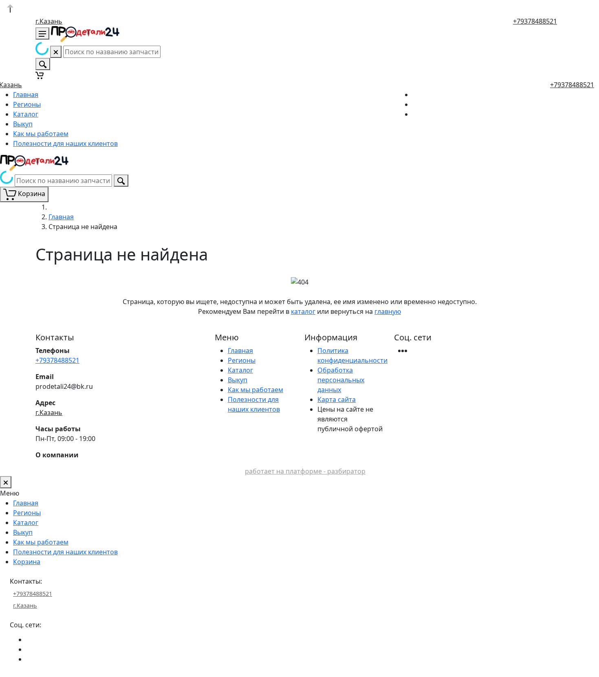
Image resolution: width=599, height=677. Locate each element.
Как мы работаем (40, 133)
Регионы (27, 104)
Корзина (26, 561)
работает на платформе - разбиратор (305, 471)
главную (387, 311)
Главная (25, 94)
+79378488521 (535, 21)
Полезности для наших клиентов (65, 143)
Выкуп (23, 123)
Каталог (25, 114)
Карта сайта (336, 399)
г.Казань (48, 21)
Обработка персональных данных (340, 380)
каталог (303, 311)
